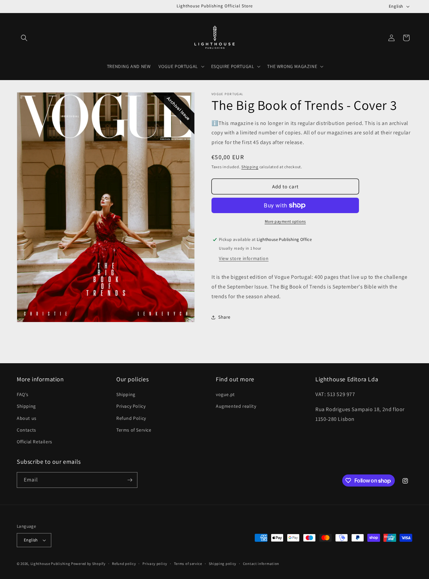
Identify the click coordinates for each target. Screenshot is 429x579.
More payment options (285, 221)
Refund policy (124, 563)
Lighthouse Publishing (50, 563)
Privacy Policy (130, 406)
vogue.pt (225, 394)
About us (27, 418)
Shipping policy (223, 563)
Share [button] (224, 317)
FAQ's (22, 394)
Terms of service (188, 563)
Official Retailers (34, 442)
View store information (243, 258)
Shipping (249, 166)
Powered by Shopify (88, 563)
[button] (24, 37)
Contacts (26, 430)
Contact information (261, 563)
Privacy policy (154, 563)
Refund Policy (131, 418)
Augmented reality (236, 406)
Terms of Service (133, 430)
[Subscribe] (129, 480)
